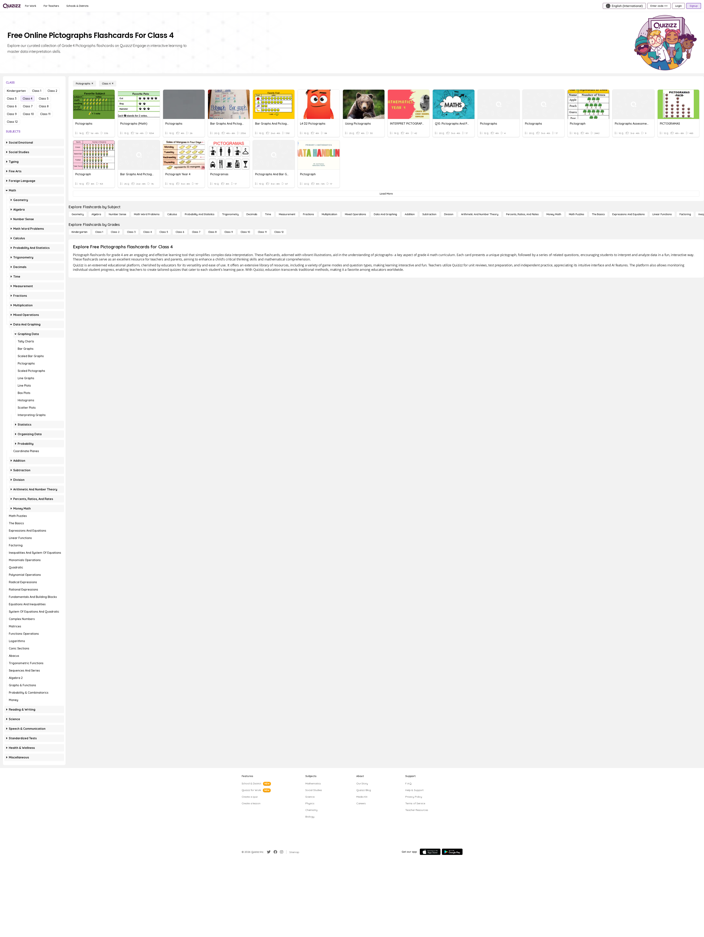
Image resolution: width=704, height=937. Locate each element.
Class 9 (12, 114)
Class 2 (52, 91)
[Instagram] (281, 852)
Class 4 (27, 98)
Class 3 (11, 98)
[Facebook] (275, 852)
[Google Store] (452, 852)
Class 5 (44, 98)
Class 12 (12, 122)
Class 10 (28, 114)
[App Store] (430, 852)
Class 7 (28, 106)
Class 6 (12, 106)
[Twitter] (269, 852)
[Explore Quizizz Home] (12, 5)
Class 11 (45, 114)
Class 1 (36, 91)
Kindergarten (16, 91)
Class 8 (44, 106)
